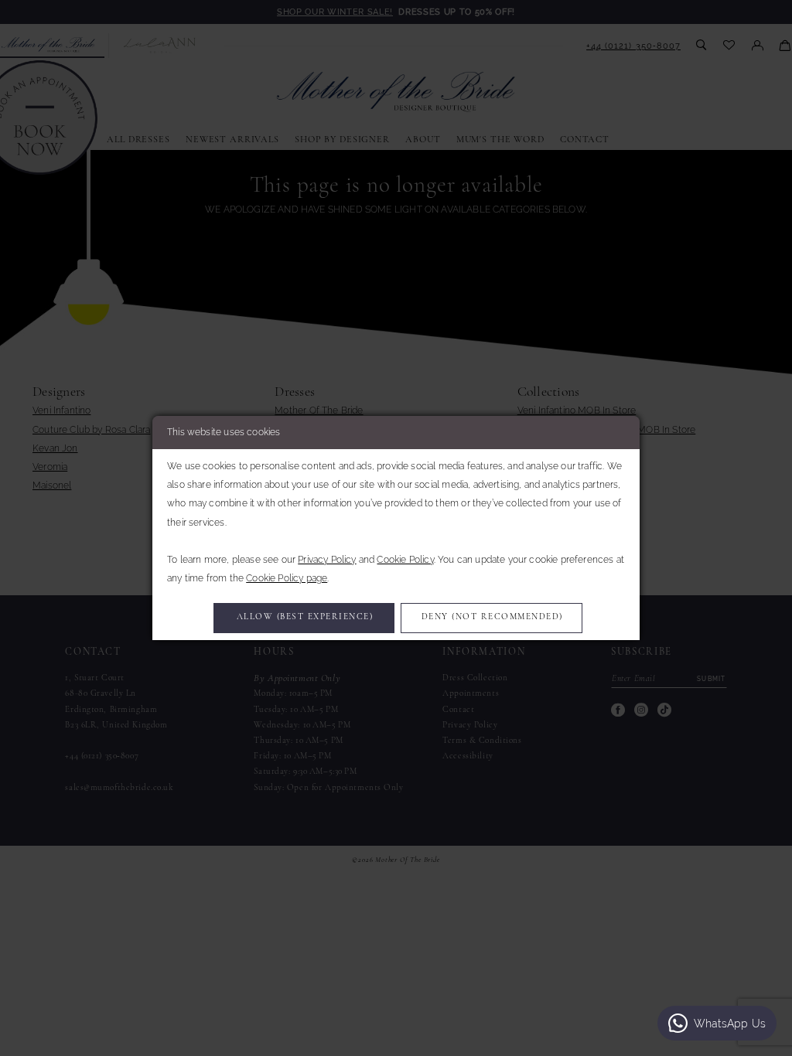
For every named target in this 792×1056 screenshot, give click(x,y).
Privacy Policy (327, 559)
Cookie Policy (405, 559)
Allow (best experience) (305, 617)
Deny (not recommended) (492, 617)
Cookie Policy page (286, 578)
